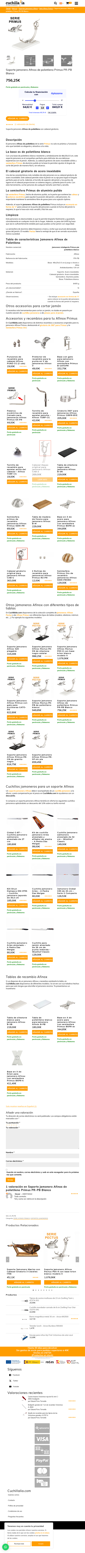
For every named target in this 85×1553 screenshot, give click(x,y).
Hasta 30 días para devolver (42, 1347)
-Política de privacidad (15, 1506)
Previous (7, 1259)
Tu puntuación (13, 1122)
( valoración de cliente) (25, 124)
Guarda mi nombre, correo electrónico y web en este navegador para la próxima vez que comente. (42, 1173)
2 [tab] (36, 1290)
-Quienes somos (13, 1495)
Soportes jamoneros (39, 1218)
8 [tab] (52, 1290)
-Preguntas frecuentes (16, 1517)
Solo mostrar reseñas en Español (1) (21, 1106)
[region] (28, 1536)
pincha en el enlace (42, 1533)
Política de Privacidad (57, 1524)
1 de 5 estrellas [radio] (7, 1125)
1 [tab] (33, 1290)
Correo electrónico (15, 1161)
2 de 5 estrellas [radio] (9, 1125)
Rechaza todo (19, 1544)
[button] (5, 1547)
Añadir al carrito (17, 118)
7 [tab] (49, 1290)
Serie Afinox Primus (21, 1218)
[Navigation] (76, 3)
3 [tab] (38, 1290)
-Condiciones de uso (15, 1511)
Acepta (40, 1544)
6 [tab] (46, 1290)
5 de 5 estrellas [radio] (16, 1125)
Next (77, 1259)
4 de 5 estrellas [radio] (14, 1125)
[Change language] (61, 3)
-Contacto (11, 1500)
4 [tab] (41, 1290)
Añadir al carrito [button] (17, 371)
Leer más (42, 479)
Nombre (10, 1152)
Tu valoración (12, 1127)
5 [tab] (44, 1290)
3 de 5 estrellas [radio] (11, 1125)
